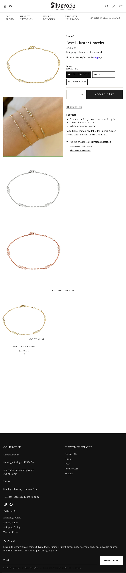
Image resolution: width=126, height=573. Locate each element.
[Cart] (120, 6)
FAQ (67, 464)
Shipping (71, 52)
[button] (10, 18)
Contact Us (71, 454)
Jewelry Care (71, 468)
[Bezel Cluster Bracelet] (24, 320)
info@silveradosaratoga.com (18, 470)
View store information (80, 150)
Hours (6, 481)
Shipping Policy (11, 527)
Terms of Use (10, 532)
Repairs (69, 473)
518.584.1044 (10, 473)
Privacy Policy (10, 522)
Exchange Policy (12, 517)
